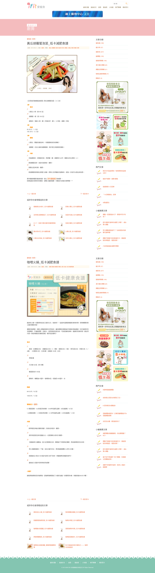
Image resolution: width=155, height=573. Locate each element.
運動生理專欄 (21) (101, 69)
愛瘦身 (29, 39)
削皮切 (60, 48)
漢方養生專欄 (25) (101, 65)
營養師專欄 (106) (101, 61)
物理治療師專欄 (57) (102, 74)
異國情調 (71, 266)
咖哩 (50, 266)
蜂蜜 (66, 48)
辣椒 (75, 48)
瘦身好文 (94, 7)
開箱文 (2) (99, 78)
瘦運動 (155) (100, 56)
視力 (63, 48)
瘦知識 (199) (100, 43)
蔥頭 (53, 266)
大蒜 (67, 266)
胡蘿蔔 (53, 48)
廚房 (99, 7)
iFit (36, 5)
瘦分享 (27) (99, 47)
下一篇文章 (84, 194)
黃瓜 (50, 48)
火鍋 (62, 266)
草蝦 (59, 266)
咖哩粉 (56, 266)
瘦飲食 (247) (100, 52)
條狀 (72, 48)
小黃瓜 (69, 48)
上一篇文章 (32, 194)
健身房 (105, 7)
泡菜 (57, 48)
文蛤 (65, 266)
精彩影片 (125, 7)
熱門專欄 (118, 7)
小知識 (111, 7)
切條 (78, 48)
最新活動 (86, 7)
